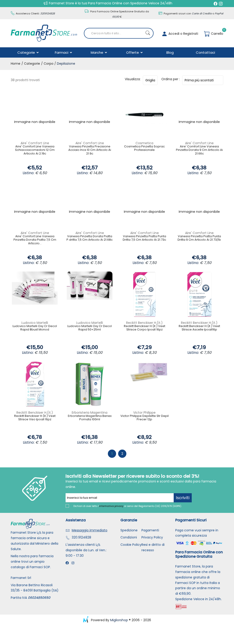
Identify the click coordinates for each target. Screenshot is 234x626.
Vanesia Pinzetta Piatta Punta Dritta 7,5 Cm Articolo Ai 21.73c (144, 238)
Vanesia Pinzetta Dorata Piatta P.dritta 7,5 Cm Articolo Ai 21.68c (89, 238)
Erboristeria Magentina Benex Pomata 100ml (90, 418)
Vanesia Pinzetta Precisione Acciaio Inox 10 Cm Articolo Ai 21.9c (89, 150)
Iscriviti (183, 498)
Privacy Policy (152, 537)
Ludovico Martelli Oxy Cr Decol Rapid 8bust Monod (35, 328)
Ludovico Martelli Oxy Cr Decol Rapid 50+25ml (89, 328)
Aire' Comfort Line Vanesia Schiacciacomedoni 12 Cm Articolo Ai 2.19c (35, 150)
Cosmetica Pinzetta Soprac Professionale (144, 148)
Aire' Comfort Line (35, 143)
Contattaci (205, 52)
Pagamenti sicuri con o (193, 13)
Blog (170, 52)
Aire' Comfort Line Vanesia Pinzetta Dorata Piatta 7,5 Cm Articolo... (34, 239)
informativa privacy (111, 506)
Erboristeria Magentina (89, 412)
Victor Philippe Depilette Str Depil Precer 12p (144, 418)
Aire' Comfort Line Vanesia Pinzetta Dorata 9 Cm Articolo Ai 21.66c (199, 150)
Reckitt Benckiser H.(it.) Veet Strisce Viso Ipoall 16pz (35, 418)
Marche (97, 52)
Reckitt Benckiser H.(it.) (144, 322)
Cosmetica (144, 143)
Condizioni (128, 537)
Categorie (26, 52)
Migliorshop (119, 620)
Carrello (216, 33)
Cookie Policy (130, 544)
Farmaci (62, 52)
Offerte (133, 52)
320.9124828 (81, 537)
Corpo (48, 63)
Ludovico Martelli (34, 322)
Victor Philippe (144, 412)
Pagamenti (150, 530)
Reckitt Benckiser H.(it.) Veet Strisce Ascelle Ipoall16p (199, 328)
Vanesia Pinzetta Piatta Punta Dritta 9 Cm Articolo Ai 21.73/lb (199, 238)
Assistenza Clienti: (35, 13)
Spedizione (129, 530)
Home (15, 63)
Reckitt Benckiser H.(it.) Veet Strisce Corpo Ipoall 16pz (144, 328)
